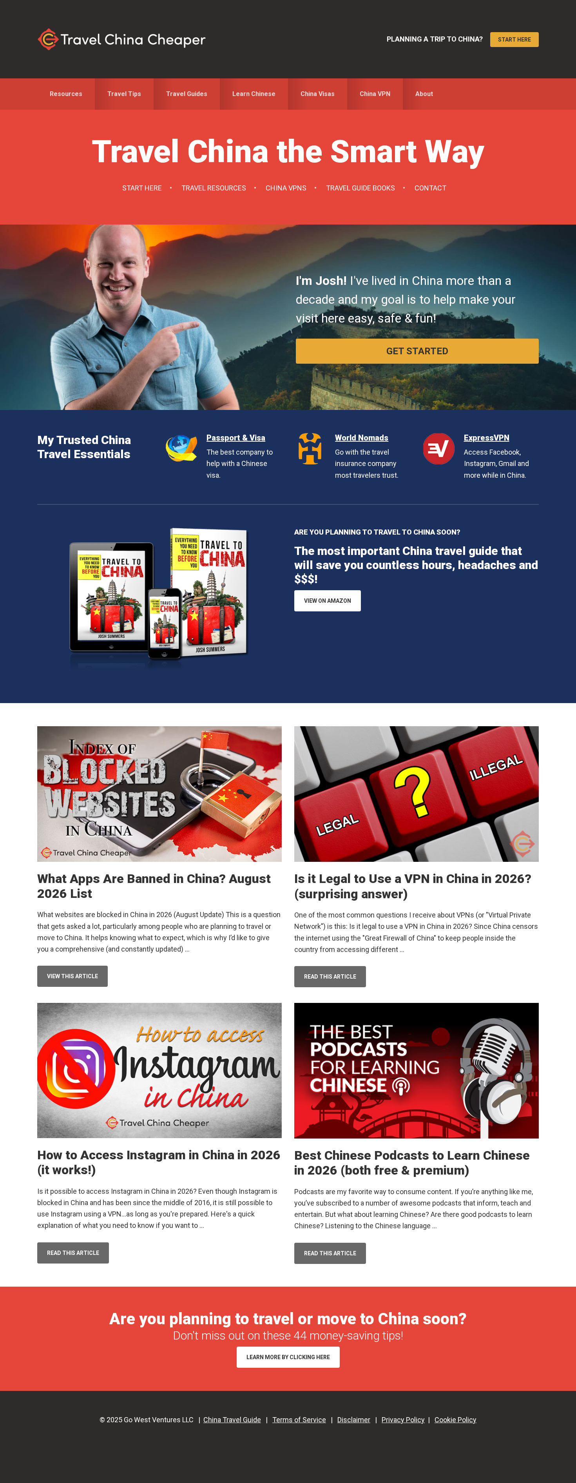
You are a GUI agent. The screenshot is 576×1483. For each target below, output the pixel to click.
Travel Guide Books (360, 188)
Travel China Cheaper (121, 39)
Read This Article (335, 980)
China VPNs (286, 188)
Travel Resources (213, 188)
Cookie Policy (455, 1420)
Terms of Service (299, 1420)
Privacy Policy (403, 1420)
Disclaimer (353, 1420)
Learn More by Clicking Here (288, 1357)
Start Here (514, 39)
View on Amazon (327, 601)
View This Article (77, 980)
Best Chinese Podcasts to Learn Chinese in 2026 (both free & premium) (412, 1163)
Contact (430, 188)
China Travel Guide (232, 1420)
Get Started (417, 351)
